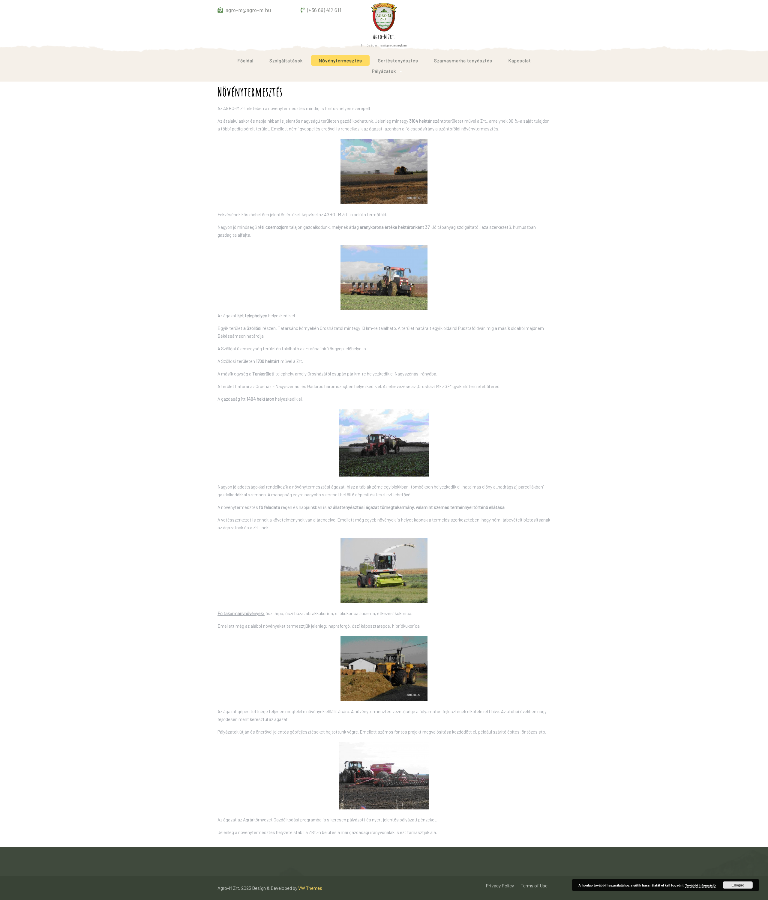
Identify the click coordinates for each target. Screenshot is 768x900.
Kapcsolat (519, 60)
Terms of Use (534, 885)
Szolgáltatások (286, 60)
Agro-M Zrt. (384, 36)
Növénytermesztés (340, 60)
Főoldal (245, 60)
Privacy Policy (500, 885)
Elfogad (737, 885)
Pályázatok (384, 71)
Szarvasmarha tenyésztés (463, 60)
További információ (700, 885)
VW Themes (309, 888)
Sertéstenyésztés (398, 60)
